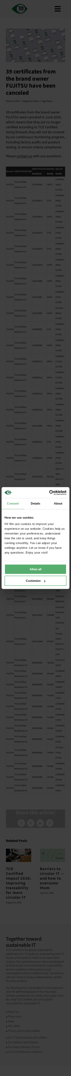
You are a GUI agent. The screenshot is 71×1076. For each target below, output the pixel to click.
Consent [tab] (13, 503)
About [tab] (58, 503)
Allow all (35, 569)
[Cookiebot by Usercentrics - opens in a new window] (50, 492)
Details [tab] (35, 503)
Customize (33, 580)
